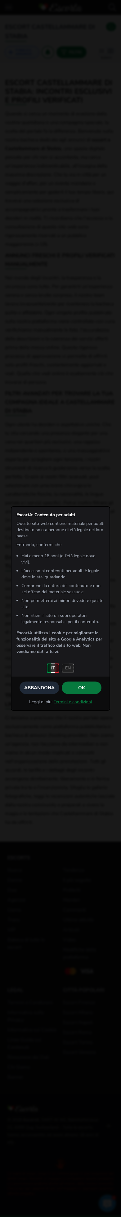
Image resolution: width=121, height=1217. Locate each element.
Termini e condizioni (73, 702)
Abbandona (39, 688)
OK (81, 688)
